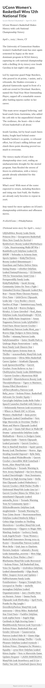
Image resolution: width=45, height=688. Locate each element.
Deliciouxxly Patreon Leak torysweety (22, 407)
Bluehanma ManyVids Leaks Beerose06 (22, 560)
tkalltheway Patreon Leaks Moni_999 (21, 329)
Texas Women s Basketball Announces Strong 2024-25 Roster (21, 539)
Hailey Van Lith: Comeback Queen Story (22, 664)
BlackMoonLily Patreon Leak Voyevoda (22, 625)
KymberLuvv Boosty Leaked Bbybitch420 (22, 243)
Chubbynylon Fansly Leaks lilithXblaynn (22, 372)
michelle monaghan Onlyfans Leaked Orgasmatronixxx (18, 589)
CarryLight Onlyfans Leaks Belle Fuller (21, 400)
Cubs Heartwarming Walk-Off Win (21, 247)
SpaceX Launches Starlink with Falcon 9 (22, 404)
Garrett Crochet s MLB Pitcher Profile (21, 486)
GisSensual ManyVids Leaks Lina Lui (20, 489)
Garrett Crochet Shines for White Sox (21, 493)
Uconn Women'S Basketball (13, 21)
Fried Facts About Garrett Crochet (19, 325)
